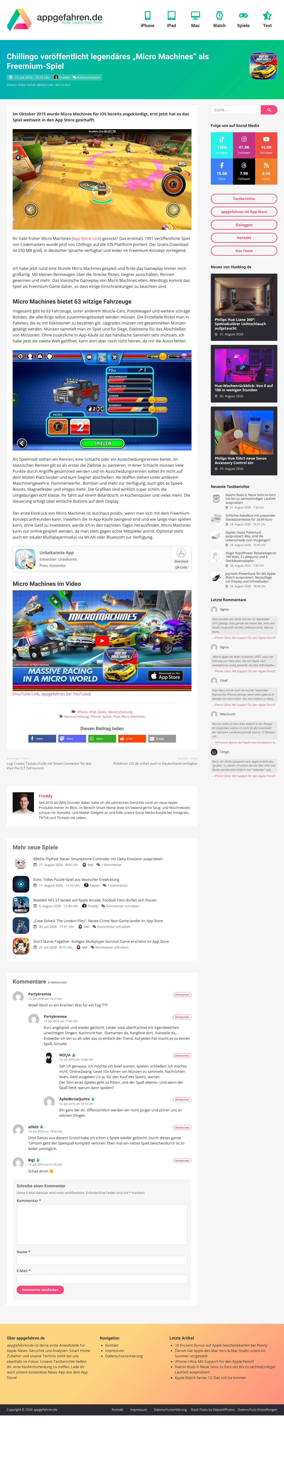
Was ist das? (62, 85)
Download (181, 561)
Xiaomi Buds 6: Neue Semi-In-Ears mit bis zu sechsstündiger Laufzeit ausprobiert (250, 499)
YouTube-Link (26, 694)
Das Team (244, 250)
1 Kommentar (111, 865)
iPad (92, 712)
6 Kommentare (89, 77)
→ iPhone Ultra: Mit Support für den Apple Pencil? (243, 638)
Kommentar (29, 1200)
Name (23, 1251)
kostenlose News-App (46, 1372)
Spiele (101, 712)
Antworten (182, 994)
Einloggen (243, 224)
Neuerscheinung (120, 712)
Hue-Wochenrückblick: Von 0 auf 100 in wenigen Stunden (244, 388)
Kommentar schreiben (122, 906)
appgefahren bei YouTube (65, 694)
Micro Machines (133, 717)
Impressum (114, 1350)
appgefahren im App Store (244, 211)
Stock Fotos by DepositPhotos (213, 1410)
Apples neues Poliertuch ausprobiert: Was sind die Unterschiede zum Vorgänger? (247, 536)
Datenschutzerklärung (124, 1356)
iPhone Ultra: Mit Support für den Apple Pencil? (214, 1361)
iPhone (82, 712)
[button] (42, 739)
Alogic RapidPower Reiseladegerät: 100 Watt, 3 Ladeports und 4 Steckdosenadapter (250, 557)
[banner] (55, 20)
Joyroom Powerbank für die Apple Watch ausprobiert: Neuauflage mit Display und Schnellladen (250, 577)
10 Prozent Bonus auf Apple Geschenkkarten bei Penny (221, 1345)
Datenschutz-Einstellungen (257, 1410)
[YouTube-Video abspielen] (102, 640)
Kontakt (244, 237)
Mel (90, 865)
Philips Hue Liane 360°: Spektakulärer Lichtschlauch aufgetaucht (240, 324)
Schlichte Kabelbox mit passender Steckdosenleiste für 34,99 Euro (250, 518)
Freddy (64, 77)
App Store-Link (86, 238)
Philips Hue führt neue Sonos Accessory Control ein (240, 460)
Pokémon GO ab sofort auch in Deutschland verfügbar (155, 763)
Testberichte (244, 198)
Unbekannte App (56, 552)
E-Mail (23, 1270)
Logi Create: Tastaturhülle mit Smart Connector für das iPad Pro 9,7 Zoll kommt (49, 766)
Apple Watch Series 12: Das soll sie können (210, 1377)
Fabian (95, 885)
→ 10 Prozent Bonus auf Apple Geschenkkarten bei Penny (244, 742)
